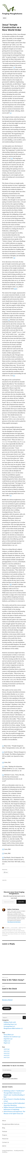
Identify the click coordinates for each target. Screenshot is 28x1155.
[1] (14, 67)
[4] (14, 257)
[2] (10, 113)
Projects (4, 1135)
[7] (10, 495)
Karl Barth (4, 933)
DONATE (7, 1008)
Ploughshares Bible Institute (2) (13, 1028)
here (15, 288)
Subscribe (21, 901)
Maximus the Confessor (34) (12, 1036)
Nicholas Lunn (16, 933)
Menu (4, 18)
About (4, 1120)
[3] (12, 158)
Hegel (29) (7, 1043)
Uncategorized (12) (9, 1026)
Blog (3, 1128)
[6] (14, 375)
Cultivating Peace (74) (10, 1024)
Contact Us (5, 1142)
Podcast (4, 1131)
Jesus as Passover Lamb (11, 932)
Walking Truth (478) (10, 1022)
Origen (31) (7, 1041)
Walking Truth (22, 927)
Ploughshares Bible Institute (10, 1124)
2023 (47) (6, 1055)
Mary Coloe (10, 933)
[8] (11, 584)
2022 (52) (6, 1057)
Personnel (5, 1138)
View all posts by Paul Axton (14, 922)
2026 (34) (6, 1049)
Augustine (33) (8, 1038)
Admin (4, 1146)
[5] (9, 319)
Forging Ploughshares (12, 14)
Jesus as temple (21, 932)
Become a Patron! (7, 1000)
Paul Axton (7, 927)
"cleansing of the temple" (10, 929)
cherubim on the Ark (12, 930)
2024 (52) (6, 1053)
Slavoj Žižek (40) (9, 1034)
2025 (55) (6, 1051)
